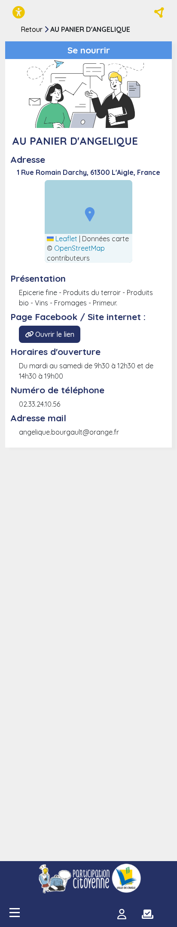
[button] (87, 214)
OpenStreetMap (79, 248)
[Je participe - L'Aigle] (88, 878)
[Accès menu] (14, 912)
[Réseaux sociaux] (159, 12)
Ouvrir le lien (54, 334)
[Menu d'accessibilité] (19, 12)
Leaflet (65, 238)
